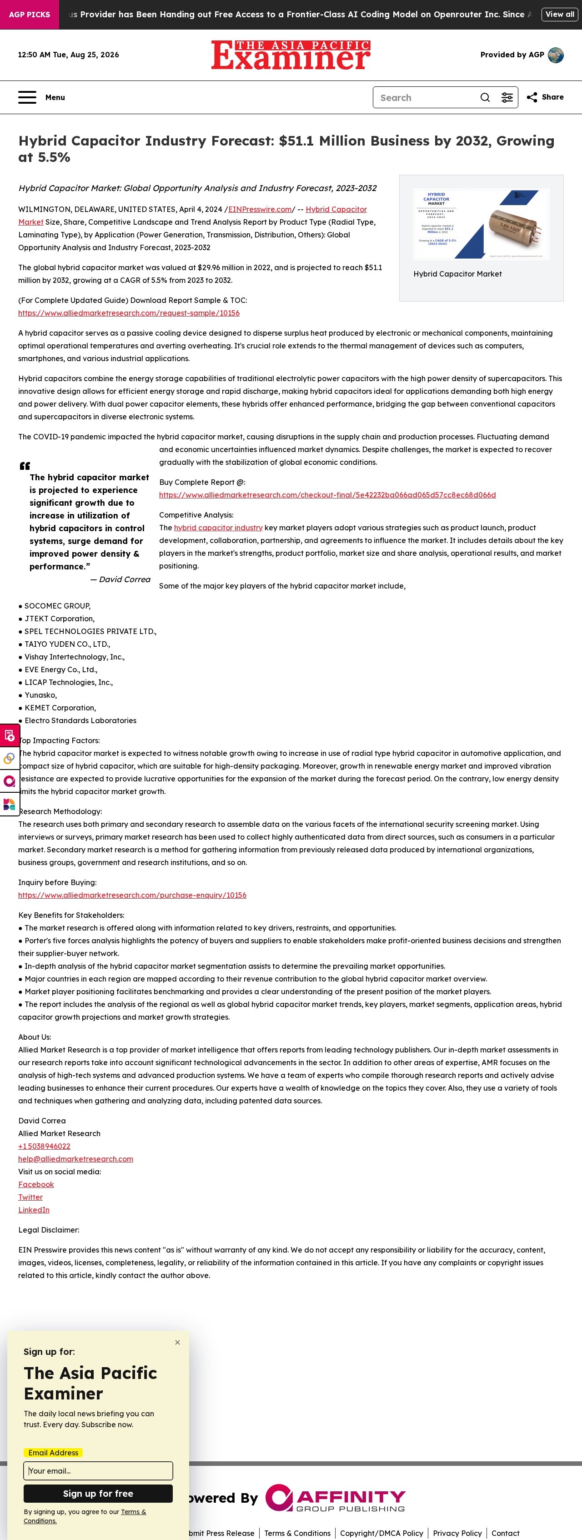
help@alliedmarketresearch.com (75, 1158)
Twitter (30, 1197)
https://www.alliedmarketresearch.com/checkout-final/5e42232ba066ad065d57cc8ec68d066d (327, 494)
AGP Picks (29, 14)
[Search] (485, 97)
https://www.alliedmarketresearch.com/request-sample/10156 (129, 312)
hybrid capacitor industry (218, 527)
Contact (506, 1533)
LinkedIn (34, 1209)
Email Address (53, 1452)
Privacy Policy (457, 1533)
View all (560, 14)
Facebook (36, 1184)
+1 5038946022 (44, 1146)
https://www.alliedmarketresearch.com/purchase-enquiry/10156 (132, 895)
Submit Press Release (217, 1533)
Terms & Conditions (297, 1533)
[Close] (177, 1342)
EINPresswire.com (259, 209)
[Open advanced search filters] (507, 97)
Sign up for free (98, 1493)
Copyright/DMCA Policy (381, 1533)
